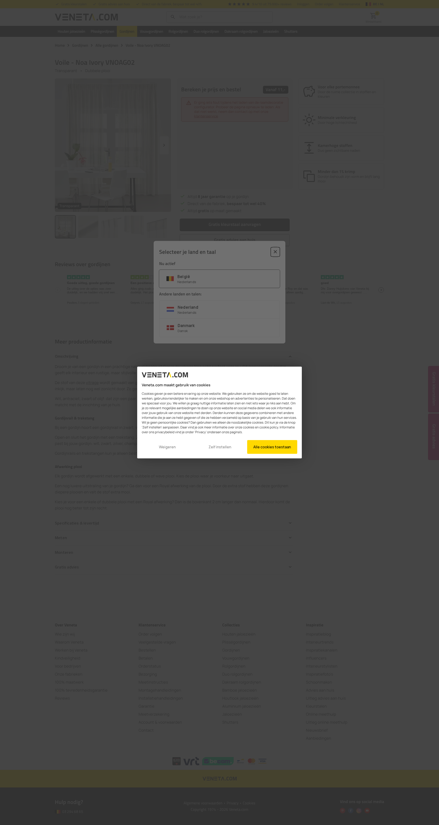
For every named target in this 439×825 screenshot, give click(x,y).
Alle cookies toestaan (272, 446)
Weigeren (167, 446)
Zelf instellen (220, 446)
